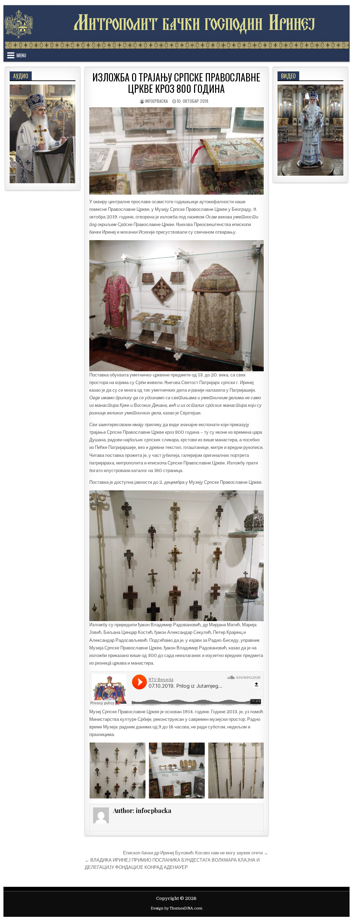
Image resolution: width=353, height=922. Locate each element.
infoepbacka (156, 101)
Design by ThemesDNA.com (176, 908)
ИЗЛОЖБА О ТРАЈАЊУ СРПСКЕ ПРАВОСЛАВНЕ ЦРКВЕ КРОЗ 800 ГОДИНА (176, 83)
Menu (21, 55)
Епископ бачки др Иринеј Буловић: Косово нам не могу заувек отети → (195, 852)
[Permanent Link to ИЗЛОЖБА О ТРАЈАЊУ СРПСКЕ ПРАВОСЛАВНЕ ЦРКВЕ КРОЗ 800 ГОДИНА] (176, 151)
